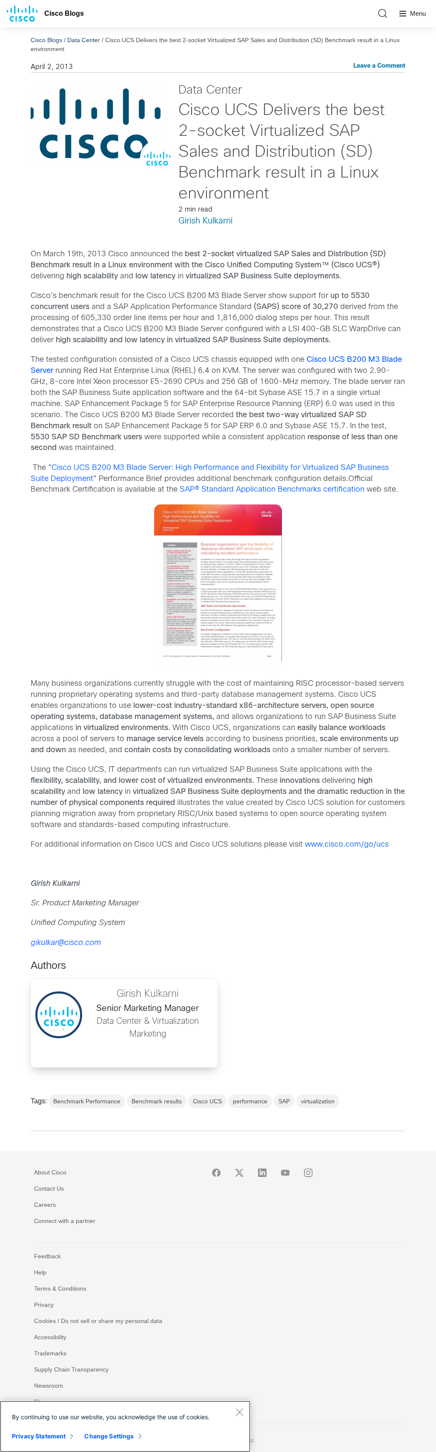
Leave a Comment (379, 66)
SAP (284, 1101)
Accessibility (50, 1337)
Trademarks (50, 1353)
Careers (45, 1204)
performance (250, 1101)
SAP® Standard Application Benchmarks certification (272, 489)
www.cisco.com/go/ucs (347, 844)
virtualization (318, 1101)
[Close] (239, 1412)
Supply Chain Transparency (71, 1369)
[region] (125, 1426)
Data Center (83, 40)
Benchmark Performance (86, 1101)
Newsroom (48, 1385)
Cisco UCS (207, 1101)
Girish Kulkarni (205, 221)
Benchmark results (157, 1101)
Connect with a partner (64, 1220)
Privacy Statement (39, 1436)
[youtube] (285, 1172)
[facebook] (216, 1172)
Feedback (47, 1256)
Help (40, 1272)
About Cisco (50, 1172)
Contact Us (49, 1188)
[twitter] (239, 1172)
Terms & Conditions (60, 1288)
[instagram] (308, 1172)
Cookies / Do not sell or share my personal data (98, 1320)
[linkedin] (262, 1172)
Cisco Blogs (64, 13)
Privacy (44, 1304)
